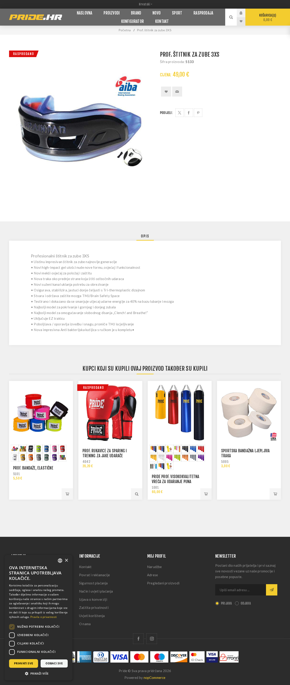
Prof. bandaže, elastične (33, 468)
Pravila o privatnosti (43, 617)
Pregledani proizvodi (163, 583)
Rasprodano (23, 54)
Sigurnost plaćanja (93, 583)
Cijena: (165, 75)
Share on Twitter (179, 113)
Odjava (246, 603)
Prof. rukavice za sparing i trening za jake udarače (104, 453)
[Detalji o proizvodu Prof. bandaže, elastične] (41, 413)
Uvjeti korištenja (92, 616)
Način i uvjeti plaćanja (96, 591)
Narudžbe (154, 567)
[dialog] (38, 617)
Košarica (267, 17)
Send (271, 589)
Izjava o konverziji (93, 599)
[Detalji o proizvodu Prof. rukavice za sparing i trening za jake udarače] (110, 413)
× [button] (66, 560)
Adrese (152, 575)
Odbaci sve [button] (54, 663)
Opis (145, 236)
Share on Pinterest (198, 113)
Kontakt (85, 567)
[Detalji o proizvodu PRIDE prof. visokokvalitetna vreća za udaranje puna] (180, 413)
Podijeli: (166, 113)
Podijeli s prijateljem (177, 92)
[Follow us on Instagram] (151, 638)
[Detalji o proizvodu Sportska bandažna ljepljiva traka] (249, 413)
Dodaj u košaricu (67, 494)
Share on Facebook (189, 113)
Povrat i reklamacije (94, 575)
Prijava (244, 13)
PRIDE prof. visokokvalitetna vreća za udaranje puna (175, 479)
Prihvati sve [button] (23, 663)
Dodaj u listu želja (166, 92)
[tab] (145, 236)
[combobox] (60, 560)
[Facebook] (138, 638)
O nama (85, 624)
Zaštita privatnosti (94, 607)
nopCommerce (155, 677)
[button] (38, 673)
